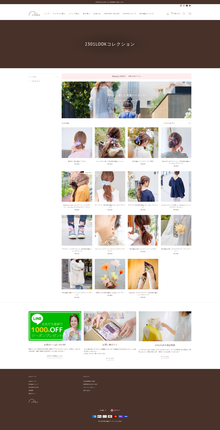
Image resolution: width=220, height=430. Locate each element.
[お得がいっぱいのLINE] (55, 326)
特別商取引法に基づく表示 (90, 384)
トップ (47, 13)
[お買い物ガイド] (110, 326)
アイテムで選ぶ (59, 13)
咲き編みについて (147, 13)
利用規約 (31, 390)
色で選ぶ (86, 13)
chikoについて (129, 13)
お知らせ (97, 13)
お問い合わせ (86, 390)
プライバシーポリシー (89, 387)
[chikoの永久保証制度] (165, 326)
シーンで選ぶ (74, 13)
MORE (126, 105)
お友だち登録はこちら (55, 356)
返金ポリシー (32, 393)
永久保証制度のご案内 (89, 381)
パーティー (36, 81)
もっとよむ (110, 358)
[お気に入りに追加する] (90, 129)
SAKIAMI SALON (112, 13)
